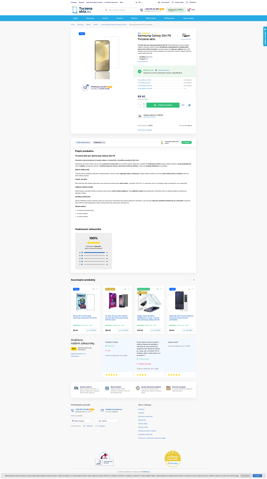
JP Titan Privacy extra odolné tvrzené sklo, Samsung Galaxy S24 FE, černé (116, 318)
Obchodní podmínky (145, 416)
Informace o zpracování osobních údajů (152, 438)
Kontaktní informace (111, 2)
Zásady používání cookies (147, 431)
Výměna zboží (143, 427)
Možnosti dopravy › (164, 70)
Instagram (101, 426)
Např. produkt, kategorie (117, 10)
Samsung (80, 24)
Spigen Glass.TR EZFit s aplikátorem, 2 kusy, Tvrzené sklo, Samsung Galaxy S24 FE (148, 318)
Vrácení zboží (142, 423)
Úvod (72, 24)
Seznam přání (179, 2)
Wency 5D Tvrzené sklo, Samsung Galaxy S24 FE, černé (85, 317)
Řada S (88, 24)
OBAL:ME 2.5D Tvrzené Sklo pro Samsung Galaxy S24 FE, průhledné (181, 318)
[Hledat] (106, 10)
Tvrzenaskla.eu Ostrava (145, 85)
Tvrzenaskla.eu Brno (144, 83)
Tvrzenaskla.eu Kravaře (145, 88)
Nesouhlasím (245, 475)
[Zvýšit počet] (144, 104)
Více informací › (143, 61)
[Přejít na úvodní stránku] (82, 10)
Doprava (81, 2)
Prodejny (74, 2)
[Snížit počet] (144, 106)
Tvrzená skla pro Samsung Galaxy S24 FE (113, 24)
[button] (193, 279)
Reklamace (142, 420)
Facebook (89, 426)
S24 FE (96, 24)
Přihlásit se (192, 2)
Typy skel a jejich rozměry (94, 2)
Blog (121, 2)
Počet (140, 105)
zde (237, 475)
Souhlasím (257, 475)
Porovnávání (165, 2)
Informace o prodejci (145, 130)
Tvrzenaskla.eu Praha (144, 80)
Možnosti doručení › (150, 117)
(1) (144, 33)
